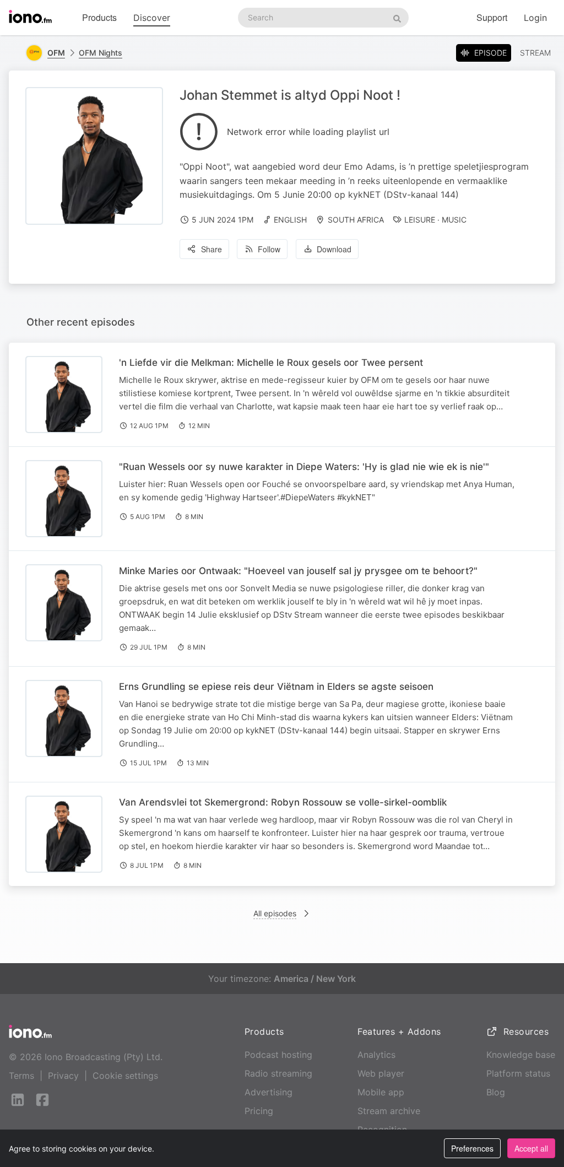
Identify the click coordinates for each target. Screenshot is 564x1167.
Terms (21, 1075)
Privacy (63, 1075)
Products (99, 17)
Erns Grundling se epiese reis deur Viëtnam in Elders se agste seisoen (276, 686)
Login (535, 17)
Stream (535, 52)
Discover (151, 17)
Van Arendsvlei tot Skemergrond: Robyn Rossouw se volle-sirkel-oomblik (283, 802)
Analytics (376, 1054)
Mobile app (380, 1092)
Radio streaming (278, 1073)
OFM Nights (100, 52)
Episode (490, 52)
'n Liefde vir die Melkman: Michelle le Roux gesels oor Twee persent (271, 362)
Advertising (268, 1092)
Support (491, 17)
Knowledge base (520, 1054)
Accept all (531, 1148)
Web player (380, 1073)
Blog (495, 1092)
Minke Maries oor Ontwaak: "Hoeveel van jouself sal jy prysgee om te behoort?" (298, 570)
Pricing (259, 1110)
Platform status (518, 1073)
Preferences (472, 1148)
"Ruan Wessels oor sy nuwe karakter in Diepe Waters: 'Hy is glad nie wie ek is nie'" (304, 466)
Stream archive (388, 1110)
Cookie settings (125, 1075)
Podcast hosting (278, 1054)
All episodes (274, 913)
